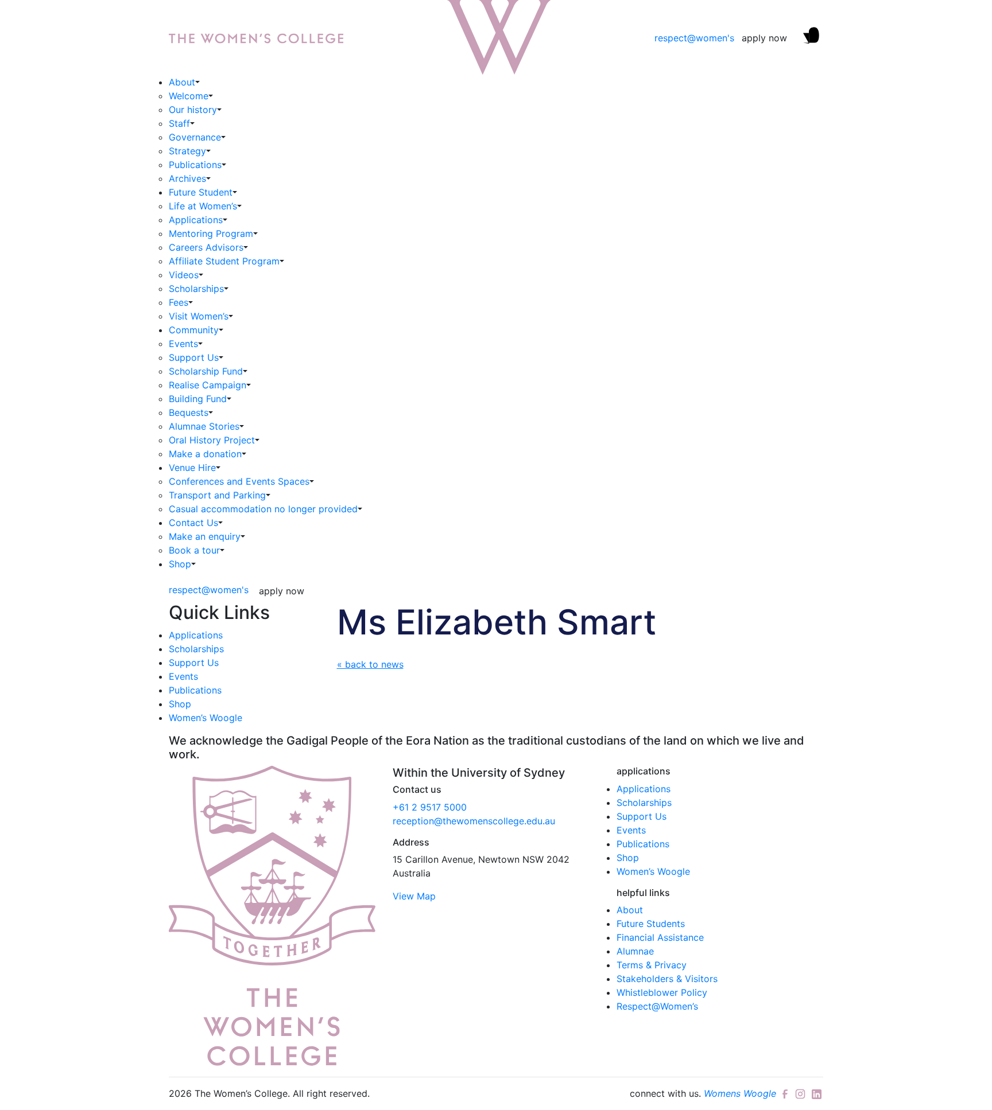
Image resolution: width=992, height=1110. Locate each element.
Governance (195, 137)
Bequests (188, 412)
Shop (180, 564)
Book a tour (194, 550)
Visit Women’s (198, 316)
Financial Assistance (660, 937)
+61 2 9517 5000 (430, 807)
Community (194, 330)
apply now (764, 38)
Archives (187, 178)
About (182, 82)
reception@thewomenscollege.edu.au (474, 821)
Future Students (651, 923)
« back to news (370, 664)
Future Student (200, 192)
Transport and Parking (217, 495)
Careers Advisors (206, 247)
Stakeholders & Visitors (667, 978)
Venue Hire (192, 467)
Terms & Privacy (652, 965)
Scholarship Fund (206, 371)
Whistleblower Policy (662, 992)
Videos (184, 275)
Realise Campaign (207, 385)
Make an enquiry (205, 536)
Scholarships (196, 288)
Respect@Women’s (657, 1006)
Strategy (187, 151)
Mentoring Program (211, 233)
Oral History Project (212, 440)
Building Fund (198, 398)
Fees (178, 302)
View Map (414, 896)
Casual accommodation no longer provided (263, 509)
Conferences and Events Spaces (239, 481)
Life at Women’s (203, 206)
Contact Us (193, 522)
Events (183, 343)
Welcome (188, 96)
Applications (196, 219)
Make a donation (205, 453)
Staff (179, 123)
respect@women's (694, 38)
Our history (193, 109)
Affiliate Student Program (224, 261)
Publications (195, 164)
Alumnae (635, 951)
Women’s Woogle (205, 717)
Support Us (194, 357)
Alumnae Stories (204, 426)
